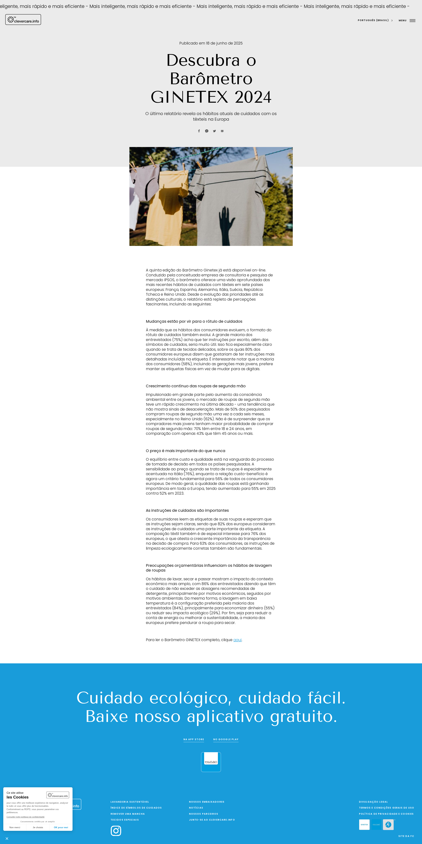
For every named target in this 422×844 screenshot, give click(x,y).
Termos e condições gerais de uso (386, 808)
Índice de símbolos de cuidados (136, 808)
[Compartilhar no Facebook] (199, 131)
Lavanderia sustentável (130, 802)
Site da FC (406, 836)
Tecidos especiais (125, 820)
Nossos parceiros (203, 814)
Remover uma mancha (128, 814)
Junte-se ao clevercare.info (212, 820)
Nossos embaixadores (207, 802)
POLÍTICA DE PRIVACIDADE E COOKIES (386, 814)
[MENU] (411, 20)
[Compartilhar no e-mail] (222, 131)
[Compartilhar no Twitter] (214, 131)
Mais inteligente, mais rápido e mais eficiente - (118, 6)
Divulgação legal (373, 802)
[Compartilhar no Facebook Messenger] (206, 131)
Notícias (196, 808)
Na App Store (193, 739)
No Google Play (226, 739)
